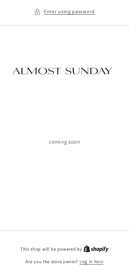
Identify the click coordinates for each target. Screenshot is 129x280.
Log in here (92, 261)
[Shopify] (96, 249)
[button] (64, 11)
